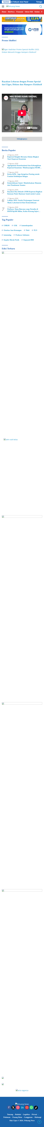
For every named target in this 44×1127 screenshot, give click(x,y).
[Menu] (3, 6)
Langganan (28, 1117)
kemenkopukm (27, 225)
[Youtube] (27, 1107)
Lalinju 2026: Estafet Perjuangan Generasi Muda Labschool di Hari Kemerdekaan (23, 201)
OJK (15, 225)
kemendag (7, 235)
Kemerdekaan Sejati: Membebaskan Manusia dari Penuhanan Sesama (24, 184)
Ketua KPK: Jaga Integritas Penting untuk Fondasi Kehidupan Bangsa (23, 175)
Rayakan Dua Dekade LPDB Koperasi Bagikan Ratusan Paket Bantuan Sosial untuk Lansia (24, 193)
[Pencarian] (40, 7)
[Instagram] (18, 1107)
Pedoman (6, 1117)
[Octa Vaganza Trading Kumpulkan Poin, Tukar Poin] (22, 1090)
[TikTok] (36, 1108)
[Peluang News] (13, 6)
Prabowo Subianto (22, 235)
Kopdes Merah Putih (11, 240)
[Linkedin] (22, 1107)
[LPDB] (22, 475)
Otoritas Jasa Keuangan (13, 230)
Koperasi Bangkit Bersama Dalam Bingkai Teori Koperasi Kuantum (23, 158)
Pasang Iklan (17, 1117)
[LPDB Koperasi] (22, 29)
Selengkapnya (22, 139)
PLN (35, 230)
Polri (27, 230)
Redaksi (18, 1114)
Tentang (10, 1114)
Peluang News (29, 1121)
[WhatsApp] (31, 1107)
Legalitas (26, 1114)
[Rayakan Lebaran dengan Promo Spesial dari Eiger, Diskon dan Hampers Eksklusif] (22, 63)
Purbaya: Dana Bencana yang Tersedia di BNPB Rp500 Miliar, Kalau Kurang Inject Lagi (23, 210)
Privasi (34, 1114)
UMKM (6, 225)
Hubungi (38, 1117)
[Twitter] (13, 1107)
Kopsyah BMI (28, 240)
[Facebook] (9, 1107)
